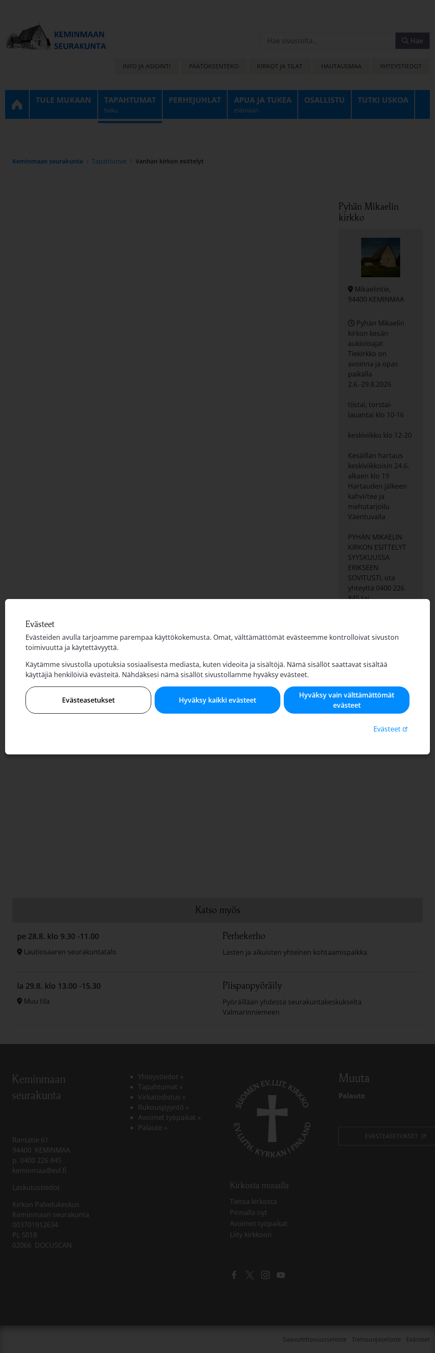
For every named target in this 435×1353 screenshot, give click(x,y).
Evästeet (391, 729)
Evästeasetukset (88, 700)
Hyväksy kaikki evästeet (217, 700)
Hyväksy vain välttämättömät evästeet (346, 700)
